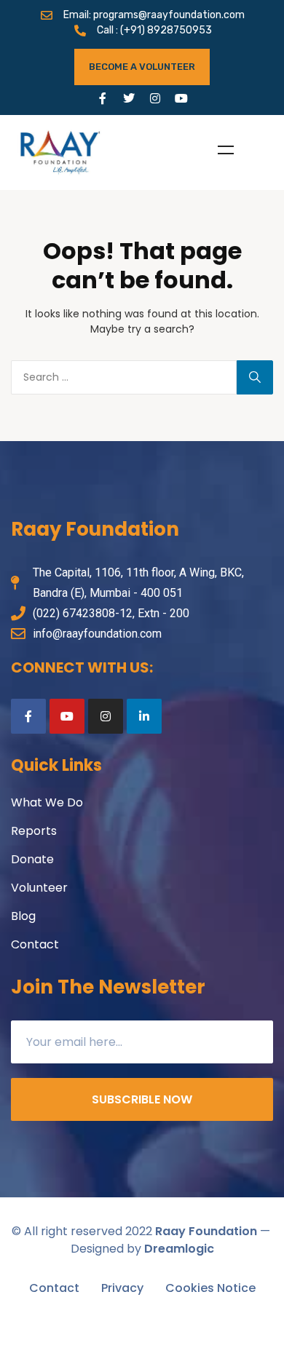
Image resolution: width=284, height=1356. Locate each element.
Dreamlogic (179, 1248)
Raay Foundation (206, 1231)
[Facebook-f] (103, 98)
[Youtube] (181, 98)
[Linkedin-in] (144, 716)
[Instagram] (155, 98)
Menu (226, 150)
